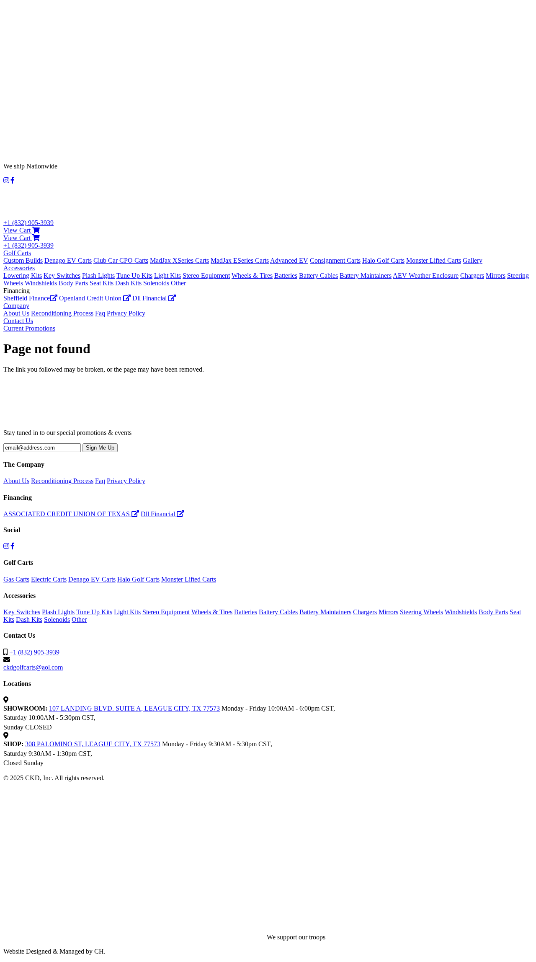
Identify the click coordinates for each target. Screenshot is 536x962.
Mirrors (495, 275)
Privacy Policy (126, 313)
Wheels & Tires (252, 275)
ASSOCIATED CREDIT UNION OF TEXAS (67, 513)
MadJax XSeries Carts (179, 260)
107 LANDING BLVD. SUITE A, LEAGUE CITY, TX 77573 (134, 708)
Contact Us (18, 320)
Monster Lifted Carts (433, 260)
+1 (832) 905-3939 (28, 222)
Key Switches (62, 275)
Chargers (472, 275)
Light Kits (167, 275)
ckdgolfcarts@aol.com (33, 667)
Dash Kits (128, 283)
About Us (16, 313)
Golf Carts (17, 252)
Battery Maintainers (366, 275)
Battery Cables (318, 275)
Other (178, 283)
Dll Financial (150, 298)
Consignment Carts (335, 260)
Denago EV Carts (68, 260)
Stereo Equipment (206, 275)
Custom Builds (23, 260)
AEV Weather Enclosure (426, 275)
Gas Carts (16, 579)
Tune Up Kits (134, 275)
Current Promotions (29, 328)
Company (16, 305)
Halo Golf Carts (383, 260)
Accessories (19, 268)
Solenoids (156, 283)
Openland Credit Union (91, 298)
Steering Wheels (421, 611)
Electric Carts (49, 579)
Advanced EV (289, 260)
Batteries (285, 275)
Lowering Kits (22, 275)
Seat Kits (101, 283)
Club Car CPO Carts (120, 260)
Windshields (41, 283)
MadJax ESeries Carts (240, 260)
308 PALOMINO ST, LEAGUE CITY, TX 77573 (92, 743)
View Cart (17, 230)
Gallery (472, 260)
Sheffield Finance (26, 298)
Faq (100, 313)
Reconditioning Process (62, 313)
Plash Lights (98, 275)
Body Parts (73, 283)
